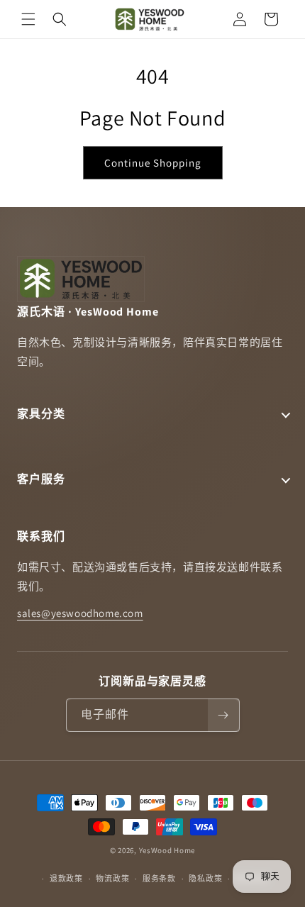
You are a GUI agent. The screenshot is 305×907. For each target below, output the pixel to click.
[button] (28, 19)
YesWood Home (167, 850)
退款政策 (66, 879)
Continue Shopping (152, 162)
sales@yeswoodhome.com (80, 613)
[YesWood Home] (150, 19)
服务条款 (159, 879)
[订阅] (223, 715)
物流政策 (112, 879)
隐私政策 (205, 879)
